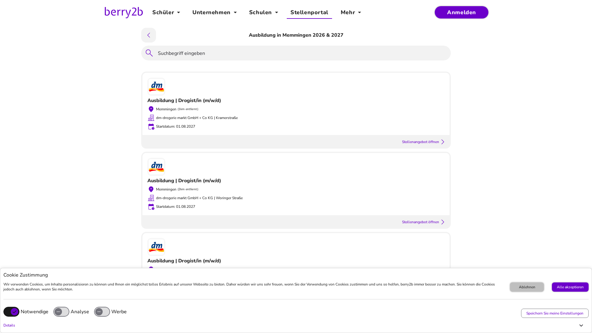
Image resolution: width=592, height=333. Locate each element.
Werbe (119, 311)
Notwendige (34, 311)
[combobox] (302, 54)
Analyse (80, 311)
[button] (294, 325)
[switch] (61, 312)
